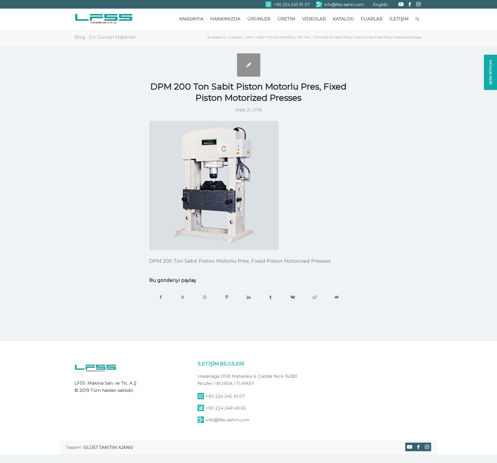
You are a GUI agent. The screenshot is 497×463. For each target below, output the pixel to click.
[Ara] (417, 19)
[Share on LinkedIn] (248, 297)
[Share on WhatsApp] (204, 297)
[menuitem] (287, 4)
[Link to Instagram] (418, 4)
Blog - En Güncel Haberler (105, 37)
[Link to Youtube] (401, 4)
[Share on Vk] (292, 297)
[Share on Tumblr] (270, 297)
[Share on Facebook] (160, 297)
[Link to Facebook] (409, 4)
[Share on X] (182, 297)
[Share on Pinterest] (226, 297)
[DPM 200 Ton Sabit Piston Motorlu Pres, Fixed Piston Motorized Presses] (248, 65)
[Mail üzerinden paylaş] (337, 297)
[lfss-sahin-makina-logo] (103, 21)
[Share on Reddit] (314, 297)
